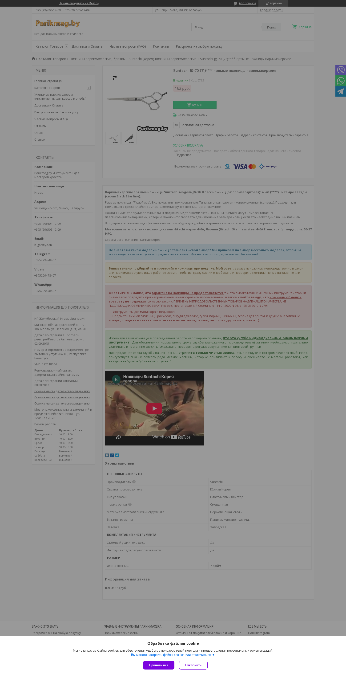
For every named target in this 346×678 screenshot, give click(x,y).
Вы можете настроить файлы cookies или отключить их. (171, 655)
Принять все (158, 665)
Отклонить (193, 665)
